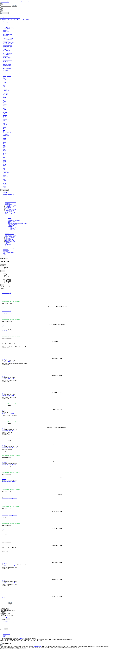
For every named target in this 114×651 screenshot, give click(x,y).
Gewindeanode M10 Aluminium (8, 413)
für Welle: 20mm (7, 276)
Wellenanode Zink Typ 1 (6, 293)
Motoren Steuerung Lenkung (10, 217)
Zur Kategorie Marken (7, 76)
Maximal (5, 288)
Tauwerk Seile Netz (9, 246)
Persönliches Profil (8, 18)
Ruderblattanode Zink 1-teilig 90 (8, 395)
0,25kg (5, 274)
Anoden (9, 218)
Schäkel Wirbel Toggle (9, 237)
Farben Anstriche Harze (9, 206)
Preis (2, 285)
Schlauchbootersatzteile (9, 240)
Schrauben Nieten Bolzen (10, 241)
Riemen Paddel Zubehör (12, 224)
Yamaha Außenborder (12, 230)
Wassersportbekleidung (9, 247)
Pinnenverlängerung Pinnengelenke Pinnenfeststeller (17, 223)
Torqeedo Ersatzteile (11, 229)
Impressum (5, 625)
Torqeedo (6, 268)
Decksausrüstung (8, 204)
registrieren (4, 17)
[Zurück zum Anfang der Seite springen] (1, 645)
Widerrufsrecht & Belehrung (8, 622)
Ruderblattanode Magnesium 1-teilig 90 (9, 582)
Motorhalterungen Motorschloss (14, 220)
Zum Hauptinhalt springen (5, 0)
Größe (2, 271)
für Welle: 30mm (7, 280)
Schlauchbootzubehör (9, 239)
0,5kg (5, 273)
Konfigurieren (13, 648)
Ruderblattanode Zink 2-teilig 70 (8, 344)
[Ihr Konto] (1, 11)
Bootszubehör (5, 198)
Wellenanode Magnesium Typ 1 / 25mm (9, 498)
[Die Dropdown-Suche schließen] (15, 6)
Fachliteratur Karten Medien (10, 205)
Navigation (7, 233)
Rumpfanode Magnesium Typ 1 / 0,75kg (9, 447)
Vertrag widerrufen (4, 617)
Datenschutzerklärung (7, 623)
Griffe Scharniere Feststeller (10, 209)
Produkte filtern (5, 258)
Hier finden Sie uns (6, 634)
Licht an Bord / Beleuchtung (10, 213)
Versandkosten (5, 621)
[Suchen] (13, 6)
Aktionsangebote (6, 250)
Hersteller (2, 265)
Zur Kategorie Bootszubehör (8, 23)
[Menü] (1, 4)
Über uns (4, 254)
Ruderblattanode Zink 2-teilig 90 (8, 361)
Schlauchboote (8, 238)
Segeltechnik (7, 242)
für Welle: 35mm (7, 281)
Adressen (13, 18)
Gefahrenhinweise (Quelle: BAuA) (9, 627)
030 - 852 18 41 (7, 604)
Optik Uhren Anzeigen (9, 234)
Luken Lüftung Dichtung (10, 214)
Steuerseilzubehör (11, 226)
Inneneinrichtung (8, 211)
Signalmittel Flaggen (9, 244)
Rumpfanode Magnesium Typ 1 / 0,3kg (9, 430)
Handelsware (6, 267)
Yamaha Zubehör (11, 231)
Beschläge (7, 199)
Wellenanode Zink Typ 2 (6, 311)
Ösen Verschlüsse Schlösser (10, 235)
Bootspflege (7, 203)
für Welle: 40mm (7, 282)
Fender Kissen (8, 207)
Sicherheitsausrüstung (9, 243)
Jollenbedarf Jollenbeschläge (10, 212)
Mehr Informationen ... (37, 646)
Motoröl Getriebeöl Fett (12, 221)
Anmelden (2, 15)
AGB (4, 624)
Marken (4, 253)
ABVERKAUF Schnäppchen (8, 252)
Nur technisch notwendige (5, 648)
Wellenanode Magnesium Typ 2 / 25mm (9, 531)
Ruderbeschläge (11, 225)
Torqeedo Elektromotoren (12, 227)
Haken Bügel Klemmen (9, 210)
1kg (5, 275)
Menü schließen (5, 13)
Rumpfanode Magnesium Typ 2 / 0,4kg (9, 464)
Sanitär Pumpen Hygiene (10, 236)
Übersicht (2, 18)
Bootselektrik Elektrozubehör (10, 202)
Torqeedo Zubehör (11, 228)
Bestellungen (17, 18)
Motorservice (10, 222)
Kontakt (4, 631)
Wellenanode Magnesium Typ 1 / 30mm (9, 515)
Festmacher (7, 208)
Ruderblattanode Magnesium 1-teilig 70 (9, 565)
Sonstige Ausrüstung (9, 245)
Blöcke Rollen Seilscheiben (10, 200)
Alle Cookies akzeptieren (21, 648)
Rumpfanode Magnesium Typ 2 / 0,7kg (9, 481)
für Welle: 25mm (7, 279)
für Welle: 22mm (7, 278)
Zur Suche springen (14, 0)
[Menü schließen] (3, 77)
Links (4, 636)
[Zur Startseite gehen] (4, 2)
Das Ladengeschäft (6, 632)
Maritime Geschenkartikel (10, 215)
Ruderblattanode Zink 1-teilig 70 (8, 378)
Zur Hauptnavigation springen (23, 0)
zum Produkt (4, 307)
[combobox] (5, 6)
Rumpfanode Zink (5, 327)
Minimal (5, 286)
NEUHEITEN (5, 249)
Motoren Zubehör (11, 219)
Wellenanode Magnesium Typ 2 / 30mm (9, 548)
